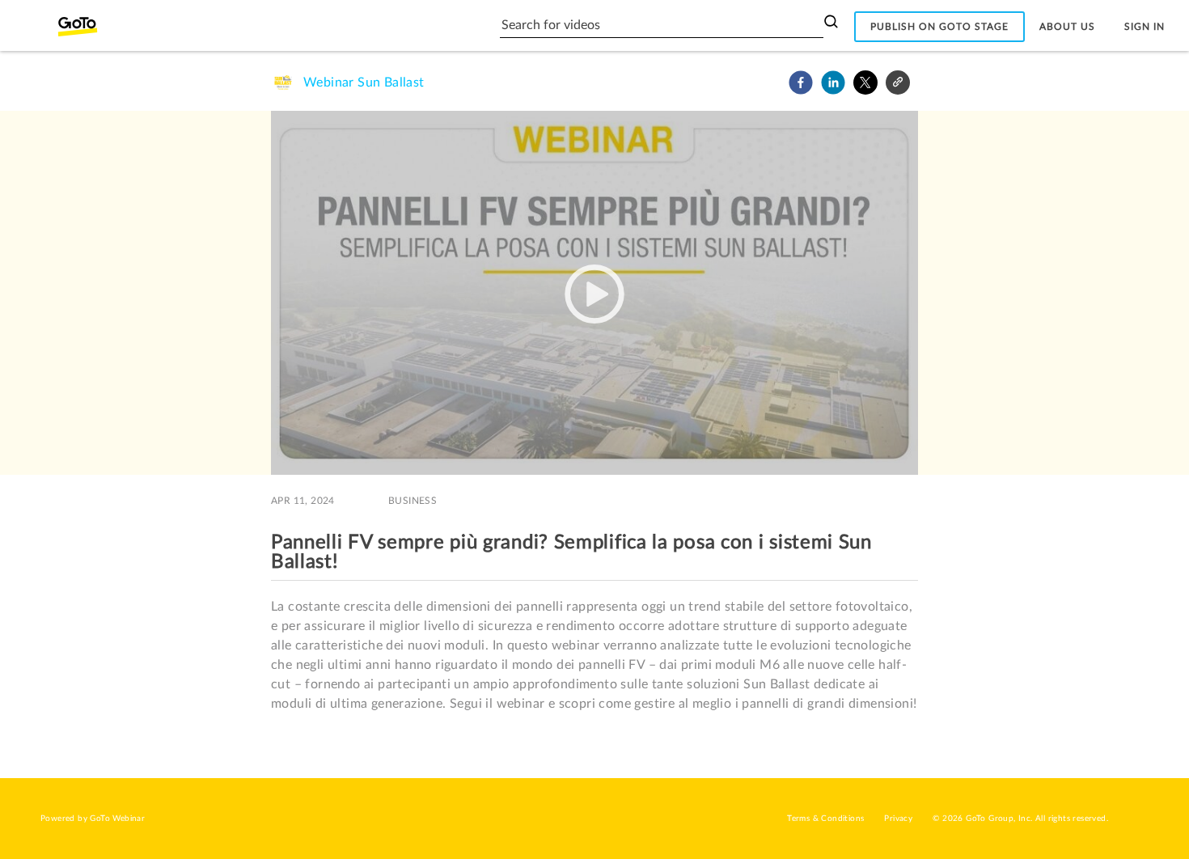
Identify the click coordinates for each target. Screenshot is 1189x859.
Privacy (898, 819)
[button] (801, 82)
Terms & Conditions (825, 819)
